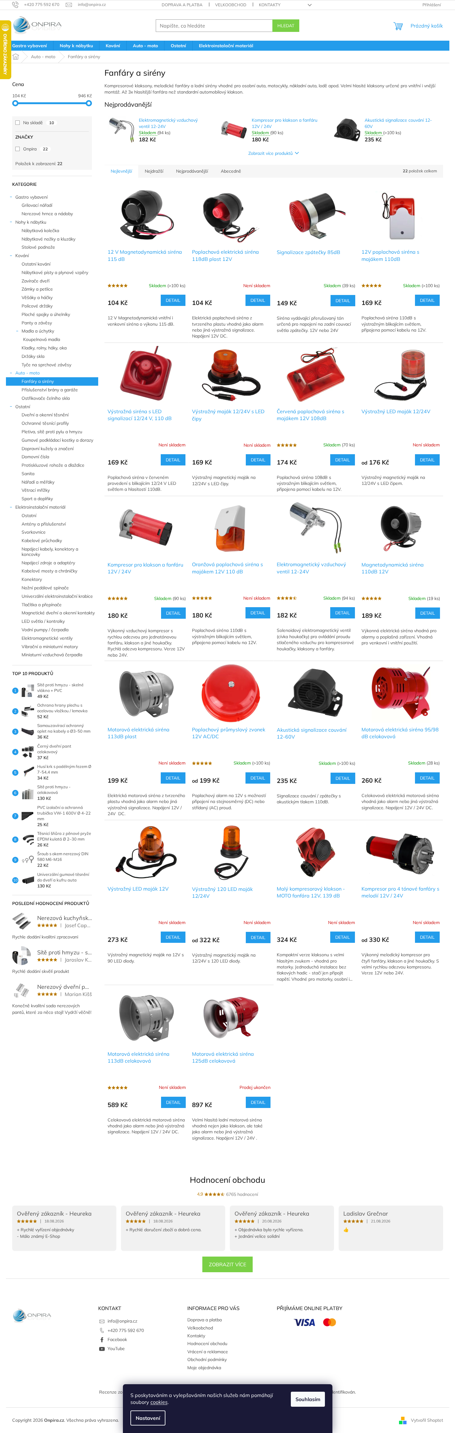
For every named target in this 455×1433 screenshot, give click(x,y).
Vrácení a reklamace (207, 1351)
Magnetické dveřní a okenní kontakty (58, 613)
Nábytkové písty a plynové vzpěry (55, 272)
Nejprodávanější (192, 171)
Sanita (28, 473)
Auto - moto (27, 373)
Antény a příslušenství (44, 524)
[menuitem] (29, 46)
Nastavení (148, 1418)
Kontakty (270, 4)
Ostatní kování (36, 264)
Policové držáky (37, 306)
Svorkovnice (34, 532)
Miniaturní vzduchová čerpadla (52, 655)
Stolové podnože (38, 247)
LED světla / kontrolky (43, 621)
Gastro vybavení (31, 197)
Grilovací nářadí (37, 205)
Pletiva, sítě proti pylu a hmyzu (52, 431)
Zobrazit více (227, 1264)
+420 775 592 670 (126, 1330)
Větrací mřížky (36, 490)
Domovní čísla (35, 457)
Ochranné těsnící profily (45, 423)
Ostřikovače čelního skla (46, 398)
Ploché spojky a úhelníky (46, 314)
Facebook (117, 1339)
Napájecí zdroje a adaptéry (48, 563)
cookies (159, 1402)
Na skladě (38, 122)
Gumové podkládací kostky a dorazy (57, 440)
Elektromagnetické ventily (47, 638)
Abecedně (231, 171)
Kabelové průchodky (42, 540)
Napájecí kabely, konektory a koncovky (50, 551)
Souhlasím (308, 1399)
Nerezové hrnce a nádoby (47, 213)
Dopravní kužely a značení (47, 448)
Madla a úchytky (38, 331)
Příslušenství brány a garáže (50, 390)
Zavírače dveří (35, 281)
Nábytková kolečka (40, 230)
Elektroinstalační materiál (40, 507)
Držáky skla (33, 356)
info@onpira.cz (122, 1321)
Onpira (35, 149)
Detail (173, 300)
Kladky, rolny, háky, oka (44, 348)
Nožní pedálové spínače (45, 588)
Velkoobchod (230, 4)
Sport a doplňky (37, 498)
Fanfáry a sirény (38, 381)
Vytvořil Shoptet (427, 1420)
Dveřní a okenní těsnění (45, 415)
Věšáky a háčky (37, 297)
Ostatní (22, 406)
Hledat (285, 25)
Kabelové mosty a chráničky (49, 571)
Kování (22, 255)
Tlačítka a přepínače (42, 604)
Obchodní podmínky (207, 1359)
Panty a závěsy (37, 323)
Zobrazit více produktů (270, 153)
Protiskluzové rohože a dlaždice (53, 465)
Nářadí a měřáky (38, 482)
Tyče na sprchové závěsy (46, 365)
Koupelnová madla (41, 339)
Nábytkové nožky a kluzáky (48, 239)
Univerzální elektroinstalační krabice (57, 596)
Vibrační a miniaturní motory (50, 646)
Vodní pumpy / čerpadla (45, 630)
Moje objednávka (204, 1367)
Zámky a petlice (37, 289)
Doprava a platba (182, 4)
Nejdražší (154, 171)
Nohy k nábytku (30, 222)
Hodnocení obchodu (227, 1180)
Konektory (32, 579)
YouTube (116, 1348)
